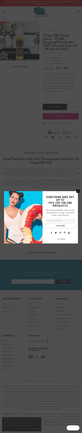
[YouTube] (69, 232)
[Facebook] (51, 232)
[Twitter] (55, 232)
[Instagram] (60, 232)
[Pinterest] (64, 232)
